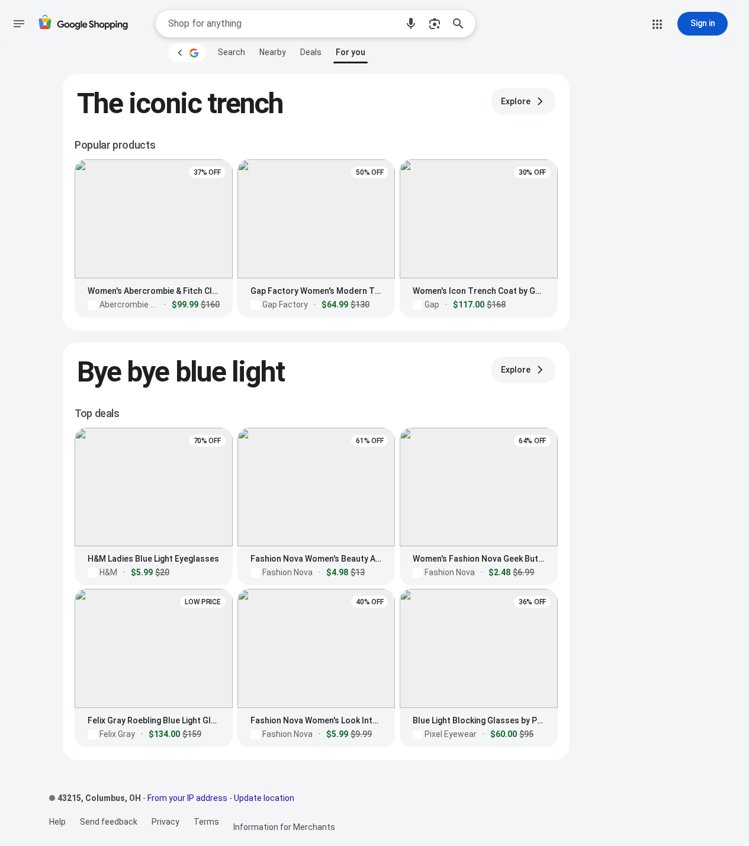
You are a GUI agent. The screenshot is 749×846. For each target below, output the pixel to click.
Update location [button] (264, 798)
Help (57, 821)
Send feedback (108, 821)
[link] (231, 52)
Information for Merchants (284, 827)
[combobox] (282, 24)
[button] (411, 24)
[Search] (462, 24)
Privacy (165, 821)
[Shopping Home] (83, 24)
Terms (206, 821)
